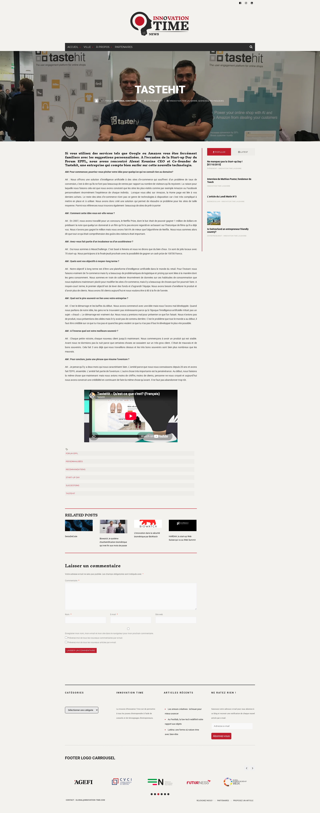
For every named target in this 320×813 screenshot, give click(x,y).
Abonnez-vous (221, 736)
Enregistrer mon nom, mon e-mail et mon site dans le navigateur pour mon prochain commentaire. (109, 633)
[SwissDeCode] (79, 523)
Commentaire (72, 580)
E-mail (114, 614)
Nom (68, 614)
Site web (159, 614)
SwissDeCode (71, 536)
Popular (219, 152)
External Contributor (127, 101)
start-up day (73, 477)
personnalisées (74, 461)
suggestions (72, 485)
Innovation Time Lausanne (183, 101)
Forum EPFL (72, 453)
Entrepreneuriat (214, 236)
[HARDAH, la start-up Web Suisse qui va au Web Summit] (182, 523)
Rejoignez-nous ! (205, 800)
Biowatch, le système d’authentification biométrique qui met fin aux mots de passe (113, 542)
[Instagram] (246, 3)
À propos (103, 47)
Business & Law (213, 201)
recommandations (75, 469)
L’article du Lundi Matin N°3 (221, 196)
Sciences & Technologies (211, 101)
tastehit (70, 493)
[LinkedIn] (251, 3)
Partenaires (123, 47)
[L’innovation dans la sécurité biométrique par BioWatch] (148, 522)
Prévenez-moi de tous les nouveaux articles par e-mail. (92, 642)
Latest (244, 152)
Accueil (73, 47)
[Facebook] (240, 3)
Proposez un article (243, 800)
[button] (252, 768)
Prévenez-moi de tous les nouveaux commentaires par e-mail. (95, 638)
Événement (212, 168)
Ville (87, 47)
